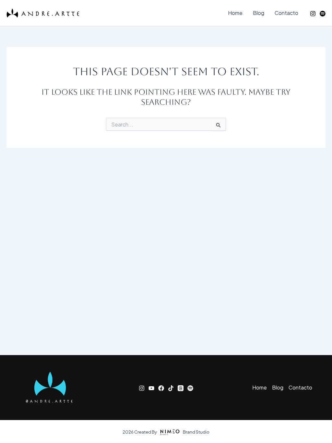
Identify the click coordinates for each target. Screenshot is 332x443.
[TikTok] (171, 388)
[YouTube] (151, 388)
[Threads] (181, 388)
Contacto (286, 12)
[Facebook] (161, 388)
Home (235, 12)
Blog (258, 12)
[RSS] (323, 14)
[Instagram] (313, 14)
